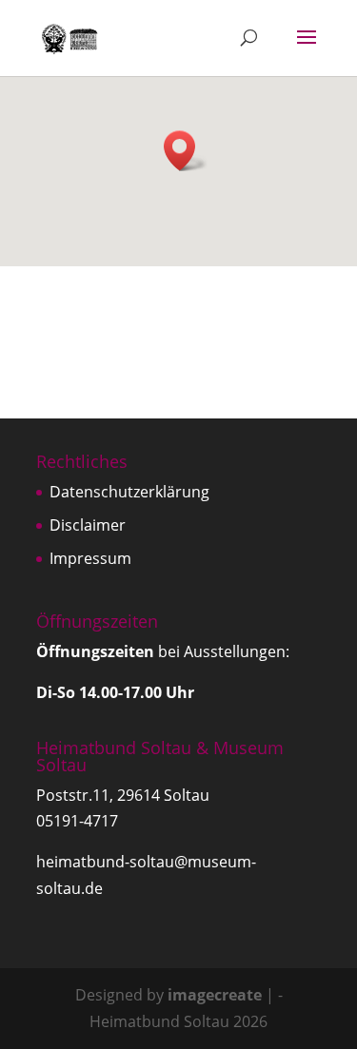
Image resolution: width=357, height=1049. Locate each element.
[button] (185, 151)
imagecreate (215, 994)
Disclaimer (88, 525)
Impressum (90, 558)
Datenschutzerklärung (129, 491)
